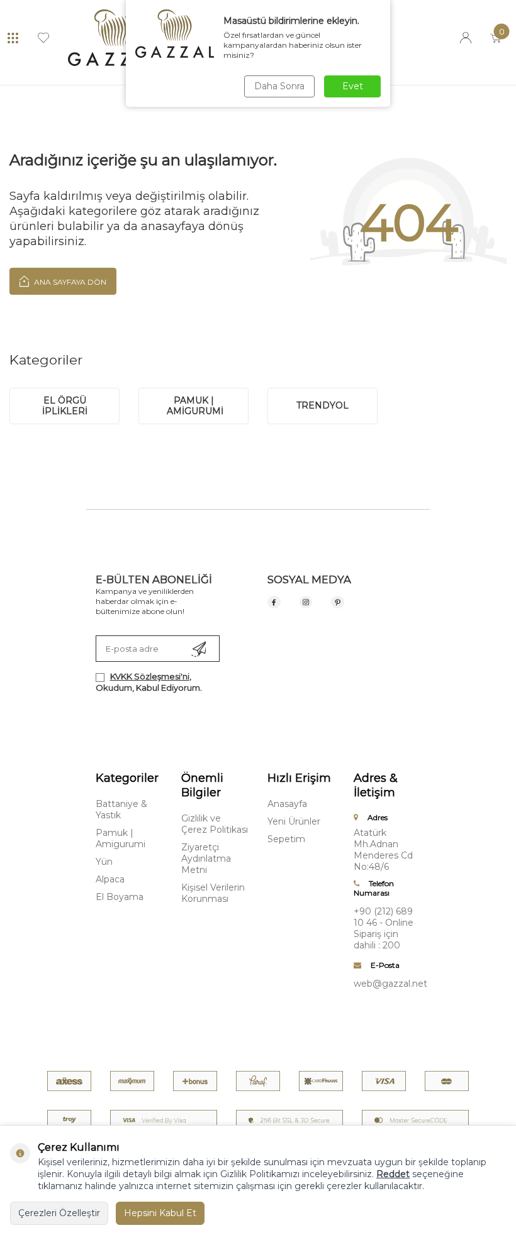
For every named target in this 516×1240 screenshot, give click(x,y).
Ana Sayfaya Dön (69, 282)
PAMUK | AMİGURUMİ (193, 406)
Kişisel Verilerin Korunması (213, 893)
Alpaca (110, 879)
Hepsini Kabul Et (160, 1213)
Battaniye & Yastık (121, 809)
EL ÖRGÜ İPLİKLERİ (64, 406)
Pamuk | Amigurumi (120, 838)
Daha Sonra (279, 86)
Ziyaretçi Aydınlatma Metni (206, 858)
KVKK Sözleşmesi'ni (149, 676)
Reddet (393, 1174)
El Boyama (119, 897)
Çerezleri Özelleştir (59, 1213)
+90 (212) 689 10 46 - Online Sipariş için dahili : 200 (383, 928)
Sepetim (286, 839)
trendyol (322, 405)
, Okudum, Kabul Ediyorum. (149, 681)
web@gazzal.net (387, 983)
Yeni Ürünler (293, 821)
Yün (104, 861)
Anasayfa (287, 803)
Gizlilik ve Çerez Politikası (214, 824)
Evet (352, 86)
